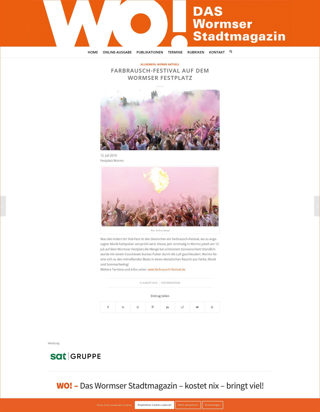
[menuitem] (92, 52)
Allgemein (148, 64)
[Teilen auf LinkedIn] (167, 307)
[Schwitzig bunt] (3, 206)
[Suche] (230, 51)
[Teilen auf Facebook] (108, 307)
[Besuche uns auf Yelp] (212, 307)
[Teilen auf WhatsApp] (138, 307)
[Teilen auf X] (123, 307)
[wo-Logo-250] (160, 23)
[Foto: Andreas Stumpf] (160, 120)
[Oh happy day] (317, 206)
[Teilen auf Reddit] (182, 307)
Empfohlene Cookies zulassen (154, 404)
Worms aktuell (168, 64)
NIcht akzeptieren (188, 404)
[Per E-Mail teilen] (197, 307)
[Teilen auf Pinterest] (152, 307)
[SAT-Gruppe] (75, 356)
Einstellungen (212, 404)
